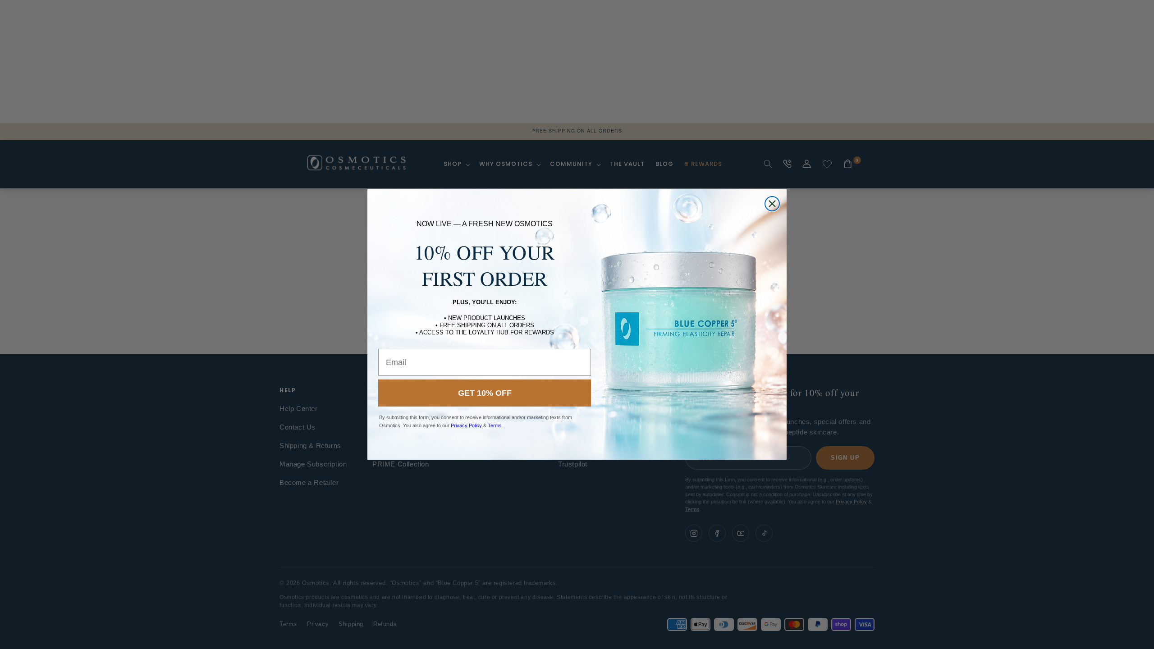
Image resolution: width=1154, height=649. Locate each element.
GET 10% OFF (485, 393)
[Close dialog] (772, 204)
